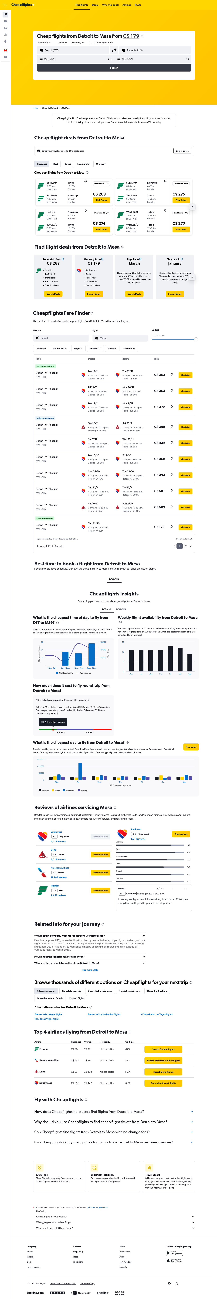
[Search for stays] (5, 21)
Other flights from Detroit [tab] (50, 998)
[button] (5, 4)
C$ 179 (131, 36)
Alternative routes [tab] (46, 991)
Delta (53, 850)
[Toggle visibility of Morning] (44, 790)
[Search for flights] (5, 14)
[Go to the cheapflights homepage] (23, 5)
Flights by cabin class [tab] (129, 991)
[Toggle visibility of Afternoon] (68, 790)
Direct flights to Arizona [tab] (100, 991)
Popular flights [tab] (76, 998)
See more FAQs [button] (90, 970)
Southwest (56, 832)
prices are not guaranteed (98, 1207)
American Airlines (60, 867)
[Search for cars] (5, 28)
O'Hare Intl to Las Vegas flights (157, 1014)
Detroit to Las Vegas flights (48, 1014)
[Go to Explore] (5, 41)
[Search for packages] (5, 34)
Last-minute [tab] (83, 164)
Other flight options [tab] (157, 991)
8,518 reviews (58, 859)
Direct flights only (104, 42)
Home (35, 108)
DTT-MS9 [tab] (106, 609)
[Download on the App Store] (174, 1260)
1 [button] (179, 546)
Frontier (55, 885)
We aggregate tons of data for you (54, 1222)
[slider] (196, 339)
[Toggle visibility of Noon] (56, 790)
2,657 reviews (58, 895)
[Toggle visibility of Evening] (82, 790)
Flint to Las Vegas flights (47, 1018)
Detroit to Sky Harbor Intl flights (104, 1014)
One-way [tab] (101, 164)
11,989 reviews (59, 877)
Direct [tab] (67, 164)
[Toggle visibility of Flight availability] (64, 673)
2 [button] (186, 546)
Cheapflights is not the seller (51, 1216)
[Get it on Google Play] (174, 1253)
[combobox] (45, 42)
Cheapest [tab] (42, 164)
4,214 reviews (58, 841)
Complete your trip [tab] (71, 991)
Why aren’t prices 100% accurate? (54, 1228)
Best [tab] (55, 164)
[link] (53, 294)
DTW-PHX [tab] (114, 579)
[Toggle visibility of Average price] (83, 673)
